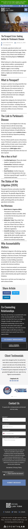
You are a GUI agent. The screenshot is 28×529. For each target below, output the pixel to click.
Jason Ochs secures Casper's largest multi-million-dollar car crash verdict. (14, 2)
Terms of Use (8, 519)
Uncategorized (7, 45)
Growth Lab (20, 522)
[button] (26, 9)
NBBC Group (21, 519)
